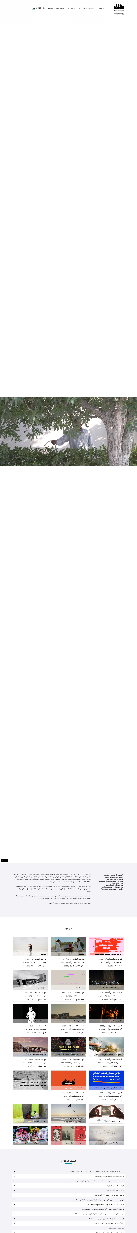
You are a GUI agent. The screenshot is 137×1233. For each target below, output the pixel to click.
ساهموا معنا (60, 8)
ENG (39, 8)
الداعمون (50, 8)
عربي (33, 8)
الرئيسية (101, 8)
